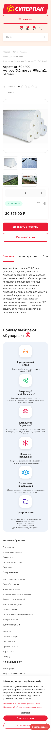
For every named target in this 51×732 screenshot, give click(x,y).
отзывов (8, 92)
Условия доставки (11, 589)
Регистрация (9, 668)
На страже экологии (12, 562)
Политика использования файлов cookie (21, 703)
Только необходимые (25, 725)
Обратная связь (40, 727)
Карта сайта (8, 651)
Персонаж (8, 567)
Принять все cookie (25, 718)
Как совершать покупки (14, 579)
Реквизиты (8, 557)
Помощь (7, 656)
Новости (7, 631)
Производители (10, 646)
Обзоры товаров (11, 636)
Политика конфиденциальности (18, 614)
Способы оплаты (11, 584)
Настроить (25, 713)
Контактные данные (12, 552)
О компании (8, 547)
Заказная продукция (13, 604)
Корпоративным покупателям (17, 594)
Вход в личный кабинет (14, 673)
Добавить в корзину (25, 226)
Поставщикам (9, 641)
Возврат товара (10, 619)
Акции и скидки (10, 609)
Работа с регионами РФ (14, 599)
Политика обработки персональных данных (23, 707)
